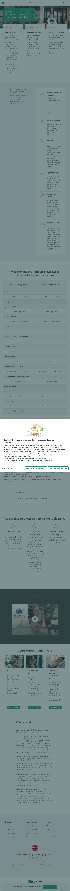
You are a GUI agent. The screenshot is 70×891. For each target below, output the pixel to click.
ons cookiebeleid (41, 458)
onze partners (25, 458)
